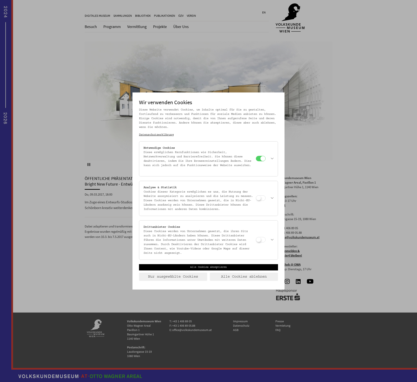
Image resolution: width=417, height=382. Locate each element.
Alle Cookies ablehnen (244, 276)
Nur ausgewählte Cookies (173, 276)
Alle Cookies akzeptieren (208, 267)
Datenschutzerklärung (156, 134)
